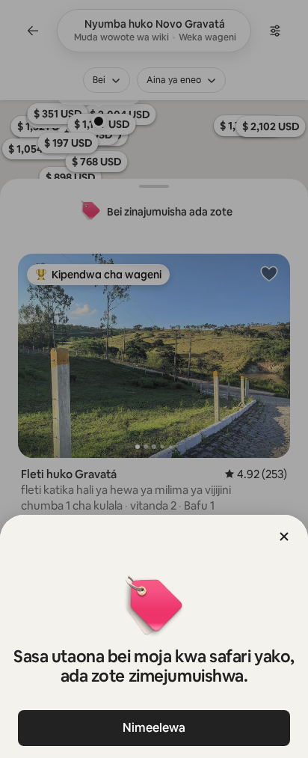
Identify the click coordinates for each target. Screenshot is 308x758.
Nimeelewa (154, 728)
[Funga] (284, 536)
